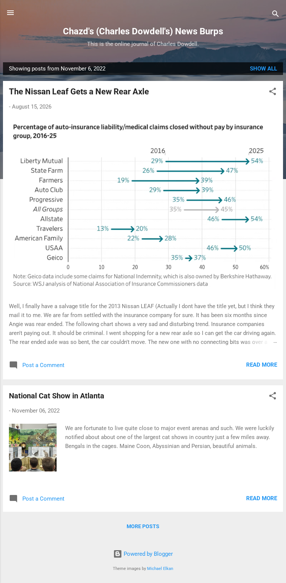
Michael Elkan (160, 568)
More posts (143, 526)
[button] (272, 92)
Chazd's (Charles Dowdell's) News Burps (143, 31)
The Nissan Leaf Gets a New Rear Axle (79, 91)
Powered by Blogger (147, 554)
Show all (263, 68)
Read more (261, 364)
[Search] (275, 15)
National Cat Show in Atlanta (56, 395)
